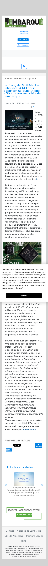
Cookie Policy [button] (9, 285)
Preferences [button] (18, 288)
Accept (24, 295)
